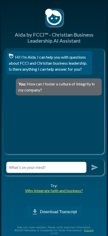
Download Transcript (54, 212)
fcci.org (88, 230)
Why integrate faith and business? (54, 190)
